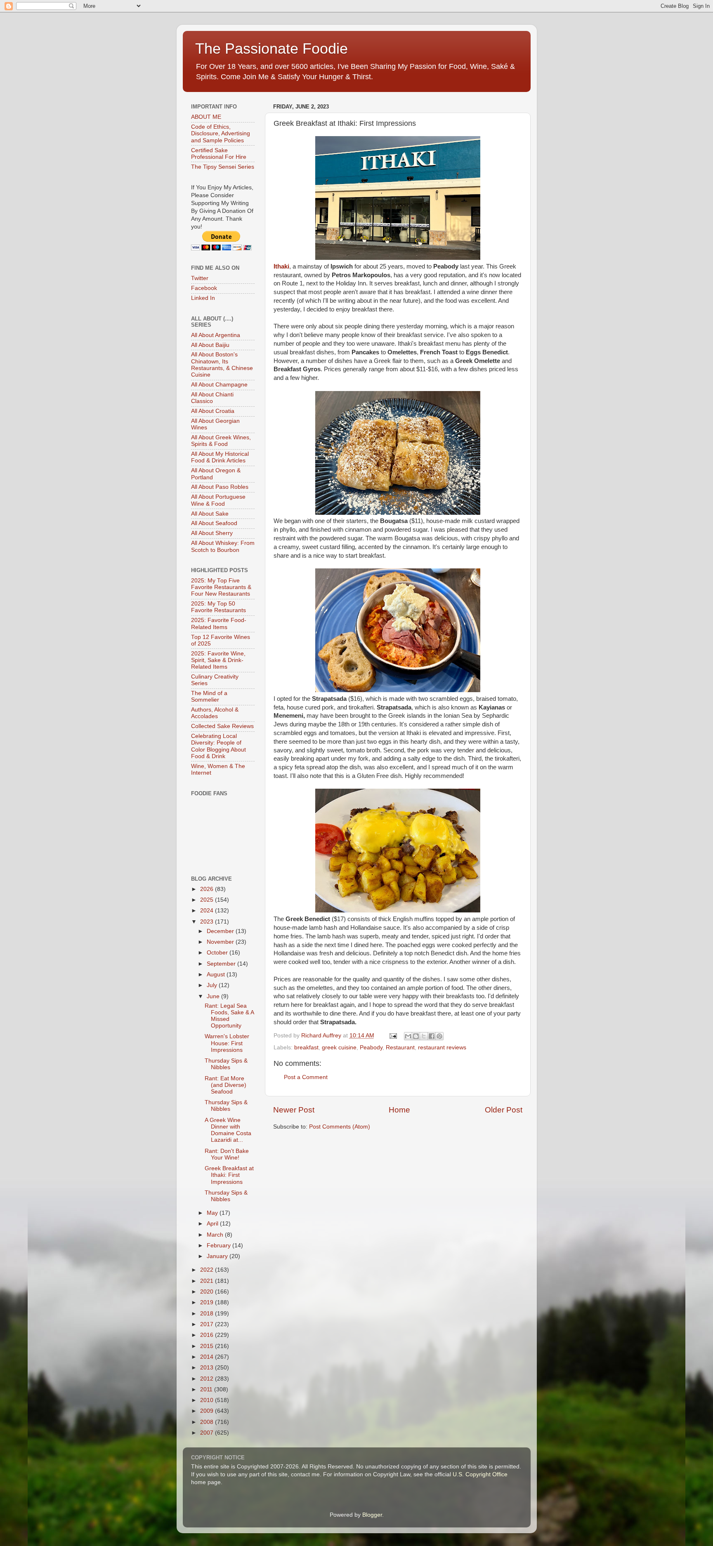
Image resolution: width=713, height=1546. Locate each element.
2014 (207, 1357)
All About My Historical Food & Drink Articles (220, 457)
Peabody (371, 1047)
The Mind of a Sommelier (209, 696)
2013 (207, 1368)
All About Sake (210, 514)
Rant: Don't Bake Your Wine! (227, 1154)
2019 (207, 1302)
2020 (207, 1292)
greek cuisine (339, 1047)
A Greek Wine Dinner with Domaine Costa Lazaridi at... (228, 1130)
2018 (207, 1313)
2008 (207, 1422)
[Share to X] (424, 1036)
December (221, 931)
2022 (207, 1270)
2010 (207, 1400)
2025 (207, 900)
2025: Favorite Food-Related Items (218, 623)
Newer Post (293, 1109)
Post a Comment (306, 1077)
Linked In (203, 298)
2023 (207, 922)
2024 (207, 910)
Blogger (372, 1515)
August (217, 974)
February (219, 1245)
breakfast (306, 1047)
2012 (207, 1379)
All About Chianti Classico (212, 397)
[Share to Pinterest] (439, 1036)
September (222, 964)
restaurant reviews (442, 1047)
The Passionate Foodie (271, 48)
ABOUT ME (206, 117)
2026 (207, 889)
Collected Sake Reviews (222, 726)
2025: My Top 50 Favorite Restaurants (218, 607)
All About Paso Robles (219, 487)
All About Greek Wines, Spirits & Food (221, 440)
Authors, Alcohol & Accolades (214, 713)
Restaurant (400, 1047)
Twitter (199, 278)
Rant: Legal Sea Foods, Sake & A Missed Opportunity (229, 1016)
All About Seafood (214, 523)
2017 (207, 1324)
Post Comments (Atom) (339, 1127)
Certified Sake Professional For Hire (218, 153)
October (218, 953)
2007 (207, 1433)
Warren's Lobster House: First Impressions (227, 1043)
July (213, 985)
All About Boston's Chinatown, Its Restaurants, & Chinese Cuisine (222, 364)
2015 (207, 1346)
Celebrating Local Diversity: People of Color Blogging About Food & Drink (218, 746)
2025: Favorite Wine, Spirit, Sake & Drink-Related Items (218, 660)
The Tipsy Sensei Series (222, 167)
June (214, 996)
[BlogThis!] (416, 1036)
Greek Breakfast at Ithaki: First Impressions (229, 1175)
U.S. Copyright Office (480, 1474)
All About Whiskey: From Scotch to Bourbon (223, 546)
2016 (207, 1335)
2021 (207, 1281)
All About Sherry (212, 533)
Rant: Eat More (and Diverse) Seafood (225, 1085)
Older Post (503, 1109)
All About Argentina (215, 335)
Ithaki (281, 266)
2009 (207, 1411)
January (218, 1256)
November (221, 942)
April (213, 1224)
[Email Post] (393, 1035)
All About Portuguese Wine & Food (218, 500)
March (216, 1235)
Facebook (204, 288)
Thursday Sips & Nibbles (226, 1064)
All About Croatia (212, 411)
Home (399, 1109)
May (213, 1213)
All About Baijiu (210, 345)
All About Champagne (219, 385)
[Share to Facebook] (431, 1036)
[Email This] (408, 1036)
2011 (207, 1389)
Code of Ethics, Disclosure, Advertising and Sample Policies (220, 133)
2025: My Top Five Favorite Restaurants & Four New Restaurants (221, 587)
